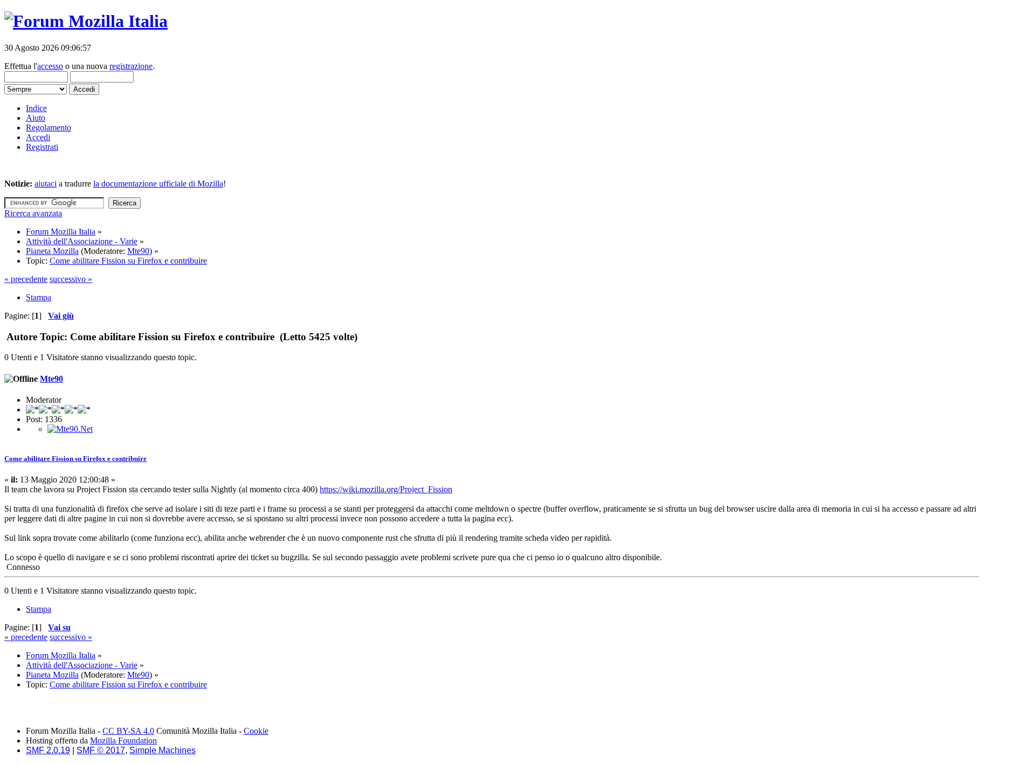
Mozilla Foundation (123, 740)
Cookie (256, 730)
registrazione (131, 66)
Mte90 (138, 251)
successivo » (71, 279)
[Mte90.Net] (70, 428)
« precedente (25, 279)
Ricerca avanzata (33, 213)
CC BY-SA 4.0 (128, 730)
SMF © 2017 (101, 750)
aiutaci (45, 183)
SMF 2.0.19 (48, 750)
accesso (50, 66)
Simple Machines (162, 750)
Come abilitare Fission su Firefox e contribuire (75, 459)
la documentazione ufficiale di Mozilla (158, 183)
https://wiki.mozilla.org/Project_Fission (386, 489)
